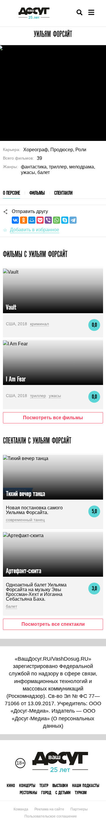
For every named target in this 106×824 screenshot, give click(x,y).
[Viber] (48, 220)
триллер (38, 395)
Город (46, 792)
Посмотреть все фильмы (53, 417)
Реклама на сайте (49, 809)
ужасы (55, 395)
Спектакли (63, 193)
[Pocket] (40, 220)
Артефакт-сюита (23, 570)
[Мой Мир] (31, 220)
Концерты (27, 785)
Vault (11, 307)
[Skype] (64, 220)
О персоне (11, 193)
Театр (43, 785)
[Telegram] (73, 220)
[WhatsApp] (56, 220)
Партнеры (79, 809)
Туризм (81, 792)
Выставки (60, 785)
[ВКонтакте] (15, 220)
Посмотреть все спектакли (53, 624)
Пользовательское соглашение (50, 816)
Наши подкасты (85, 785)
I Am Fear (16, 379)
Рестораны (28, 792)
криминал (39, 323)
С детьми (63, 792)
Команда (21, 809)
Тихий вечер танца (25, 493)
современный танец (25, 519)
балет (11, 606)
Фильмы (37, 193)
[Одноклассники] (23, 220)
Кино (11, 785)
